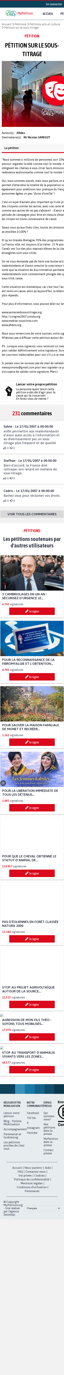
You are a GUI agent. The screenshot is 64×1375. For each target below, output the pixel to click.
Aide (48, 1236)
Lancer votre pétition (12, 1183)
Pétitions (20, 24)
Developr (9, 1283)
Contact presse (49, 1220)
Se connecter (54, 4)
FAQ (20, 1240)
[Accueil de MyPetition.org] (19, 14)
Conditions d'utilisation (32, 1256)
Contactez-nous (35, 1240)
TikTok (31, 1186)
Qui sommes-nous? (49, 1185)
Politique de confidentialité (31, 1248)
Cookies (39, 1244)
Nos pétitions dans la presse (49, 1198)
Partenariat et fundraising (12, 1204)
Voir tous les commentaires (32, 517)
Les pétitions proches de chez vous (14, 1214)
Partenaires (32, 1260)
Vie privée (25, 1244)
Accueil (48, 14)
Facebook (33, 1181)
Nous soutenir (33, 1236)
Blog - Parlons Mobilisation (13, 1191)
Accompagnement (15, 1198)
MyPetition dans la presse (51, 1211)
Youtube (32, 1201)
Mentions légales (32, 1252)
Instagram (33, 1196)
